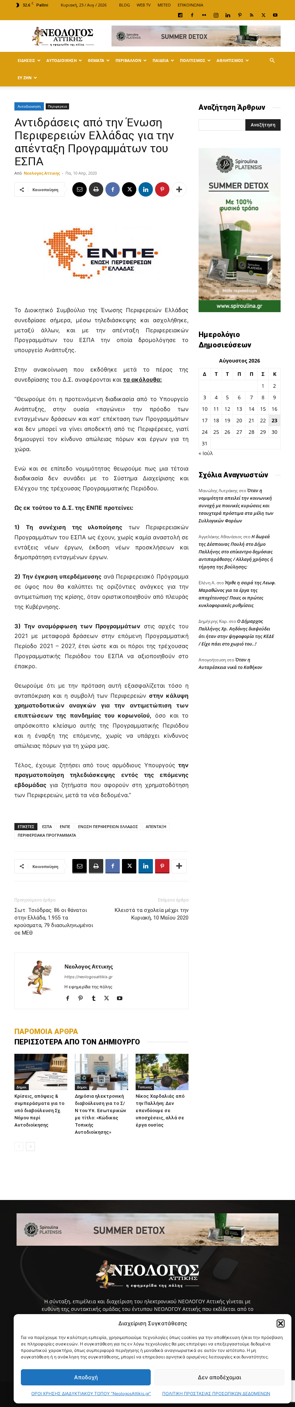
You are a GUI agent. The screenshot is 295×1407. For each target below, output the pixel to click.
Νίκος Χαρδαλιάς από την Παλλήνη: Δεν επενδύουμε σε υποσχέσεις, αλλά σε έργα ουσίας (160, 1110)
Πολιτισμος (192, 60)
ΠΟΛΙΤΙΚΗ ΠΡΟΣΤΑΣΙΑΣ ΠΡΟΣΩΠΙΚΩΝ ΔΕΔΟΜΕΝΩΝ (216, 1393)
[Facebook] (192, 15)
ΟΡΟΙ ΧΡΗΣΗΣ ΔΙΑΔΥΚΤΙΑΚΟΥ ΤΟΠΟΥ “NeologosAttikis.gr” (91, 1393)
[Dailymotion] (180, 15)
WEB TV (144, 5)
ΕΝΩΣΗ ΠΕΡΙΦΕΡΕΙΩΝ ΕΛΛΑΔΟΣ (108, 826)
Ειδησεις (26, 60)
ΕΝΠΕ (65, 826)
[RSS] (251, 15)
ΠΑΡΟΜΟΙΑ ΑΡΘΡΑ (46, 1031)
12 (227, 408)
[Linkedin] (227, 15)
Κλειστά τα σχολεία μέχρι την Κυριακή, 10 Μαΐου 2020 (152, 914)
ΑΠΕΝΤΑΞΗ (156, 826)
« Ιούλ (206, 453)
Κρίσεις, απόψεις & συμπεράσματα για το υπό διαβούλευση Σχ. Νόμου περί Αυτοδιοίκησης (39, 1110)
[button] (280, 1323)
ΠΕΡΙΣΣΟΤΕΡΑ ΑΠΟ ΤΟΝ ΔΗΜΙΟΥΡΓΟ (77, 1042)
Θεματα (96, 60)
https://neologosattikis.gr (88, 976)
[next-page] (30, 1146)
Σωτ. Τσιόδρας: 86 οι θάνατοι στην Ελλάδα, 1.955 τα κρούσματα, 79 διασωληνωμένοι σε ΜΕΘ (53, 921)
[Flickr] (204, 15)
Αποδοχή (86, 1377)
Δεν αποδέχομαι (219, 1377)
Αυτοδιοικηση (61, 60)
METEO (164, 5)
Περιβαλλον (128, 60)
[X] (263, 15)
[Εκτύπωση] (96, 189)
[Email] (79, 189)
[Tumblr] (96, 998)
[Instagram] (215, 15)
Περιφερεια (57, 106)
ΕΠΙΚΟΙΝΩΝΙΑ (190, 5)
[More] (179, 189)
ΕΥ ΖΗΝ (25, 77)
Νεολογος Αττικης (42, 173)
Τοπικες (145, 1086)
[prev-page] (18, 1146)
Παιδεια (161, 60)
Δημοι (22, 1086)
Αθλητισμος (230, 60)
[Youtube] (275, 15)
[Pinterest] (239, 15)
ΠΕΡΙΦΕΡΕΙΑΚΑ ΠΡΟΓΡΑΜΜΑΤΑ (47, 835)
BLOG (124, 5)
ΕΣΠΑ (47, 826)
